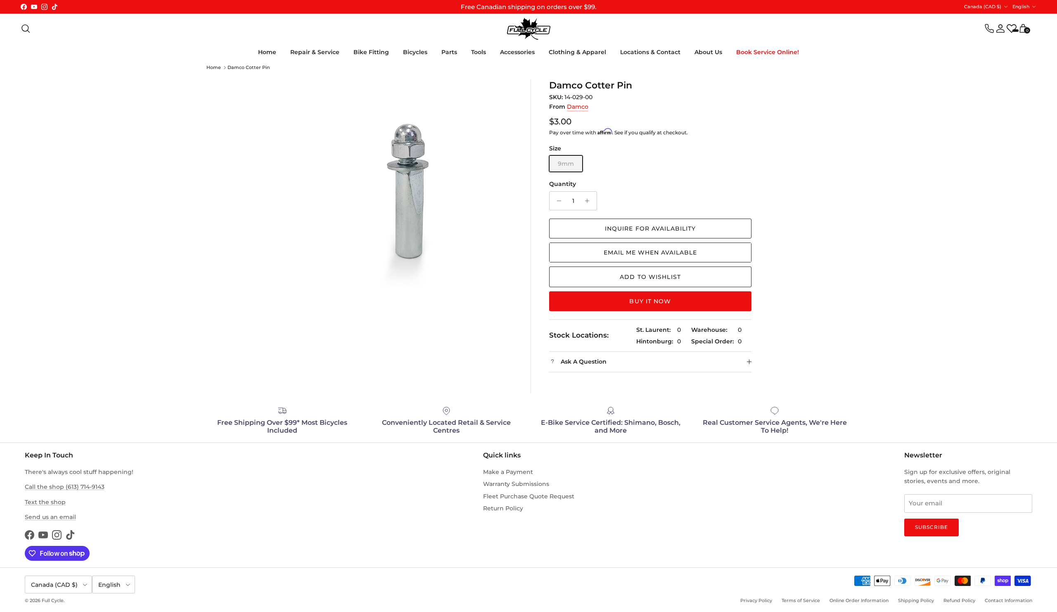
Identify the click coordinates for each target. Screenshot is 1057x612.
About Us (708, 52)
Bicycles (415, 52)
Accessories (517, 52)
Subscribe (931, 527)
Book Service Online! (767, 52)
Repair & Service (314, 52)
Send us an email (50, 517)
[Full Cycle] (528, 29)
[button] (650, 252)
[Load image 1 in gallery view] (409, 183)
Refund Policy (959, 600)
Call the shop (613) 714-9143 (64, 487)
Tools (478, 52)
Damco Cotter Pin (249, 67)
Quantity (562, 184)
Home (267, 52)
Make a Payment (508, 472)
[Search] (26, 28)
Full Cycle (53, 600)
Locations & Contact (650, 52)
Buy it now (650, 301)
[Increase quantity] (589, 201)
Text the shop (45, 502)
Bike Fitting (371, 52)
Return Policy (503, 508)
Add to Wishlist (650, 277)
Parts (449, 52)
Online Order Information (859, 600)
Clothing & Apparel (577, 52)
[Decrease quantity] (557, 201)
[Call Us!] (989, 28)
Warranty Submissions (516, 484)
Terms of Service (801, 600)
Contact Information (1008, 600)
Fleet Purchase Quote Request (528, 496)
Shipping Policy (916, 600)
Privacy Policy (756, 600)
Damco (577, 106)
